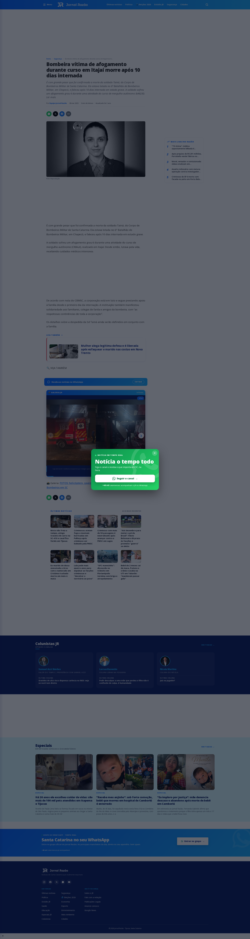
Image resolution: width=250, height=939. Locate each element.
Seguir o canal (127, 478)
